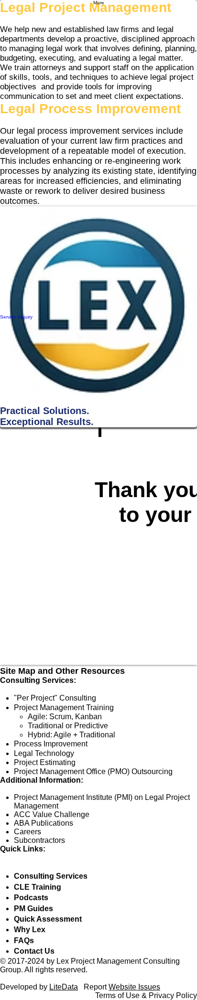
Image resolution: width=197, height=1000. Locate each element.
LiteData (63, 987)
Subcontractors (39, 840)
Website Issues (134, 987)
